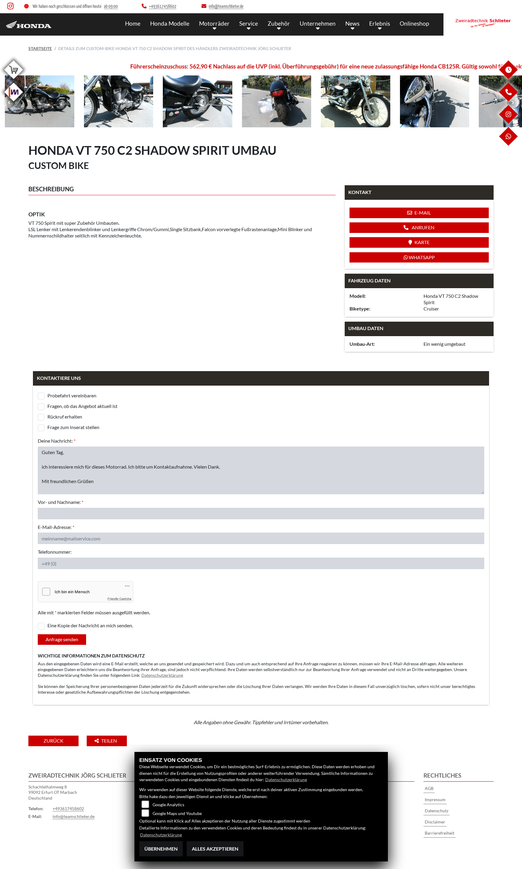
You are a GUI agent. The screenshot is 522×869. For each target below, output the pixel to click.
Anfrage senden (62, 639)
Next (513, 102)
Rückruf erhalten (64, 416)
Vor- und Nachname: (60, 502)
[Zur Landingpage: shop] (13, 80)
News (352, 23)
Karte (422, 242)
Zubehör (279, 23)
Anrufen (422, 227)
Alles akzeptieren (215, 848)
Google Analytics (168, 804)
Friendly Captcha (119, 598)
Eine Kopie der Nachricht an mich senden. (90, 625)
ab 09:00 (111, 6)
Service (248, 23)
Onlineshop (414, 23)
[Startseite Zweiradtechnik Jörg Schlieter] (483, 23)
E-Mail (422, 212)
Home (132, 23)
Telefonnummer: (55, 552)
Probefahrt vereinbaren (71, 395)
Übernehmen (161, 848)
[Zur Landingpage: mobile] (13, 102)
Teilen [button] (109, 740)
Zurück (53, 740)
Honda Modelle (169, 23)
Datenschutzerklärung (162, 675)
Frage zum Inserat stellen (73, 427)
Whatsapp (421, 257)
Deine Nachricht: (57, 441)
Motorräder (214, 23)
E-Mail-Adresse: (56, 527)
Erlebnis (379, 23)
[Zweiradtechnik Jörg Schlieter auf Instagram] (11, 7)
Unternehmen (318, 23)
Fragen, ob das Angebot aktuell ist (82, 406)
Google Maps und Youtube (177, 813)
